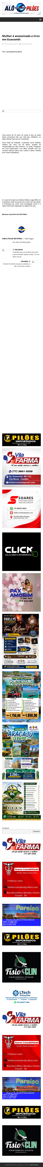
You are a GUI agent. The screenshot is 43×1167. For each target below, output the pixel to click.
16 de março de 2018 (11, 44)
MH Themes (34, 1165)
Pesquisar (5, 828)
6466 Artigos (29, 239)
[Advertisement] (21, 29)
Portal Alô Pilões (26, 44)
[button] (39, 19)
